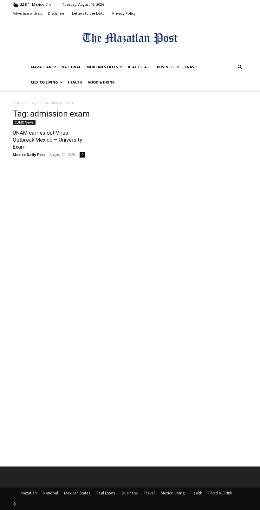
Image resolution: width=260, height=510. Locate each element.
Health (75, 82)
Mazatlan (41, 66)
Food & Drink (101, 82)
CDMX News (24, 122)
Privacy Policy (124, 13)
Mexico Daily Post (29, 154)
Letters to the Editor (89, 13)
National (71, 66)
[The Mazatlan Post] (130, 39)
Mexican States (102, 66)
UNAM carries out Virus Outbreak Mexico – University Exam (47, 140)
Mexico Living (44, 82)
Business (166, 66)
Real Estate (139, 66)
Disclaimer (57, 13)
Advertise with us (27, 13)
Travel (191, 66)
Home (18, 102)
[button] (239, 67)
